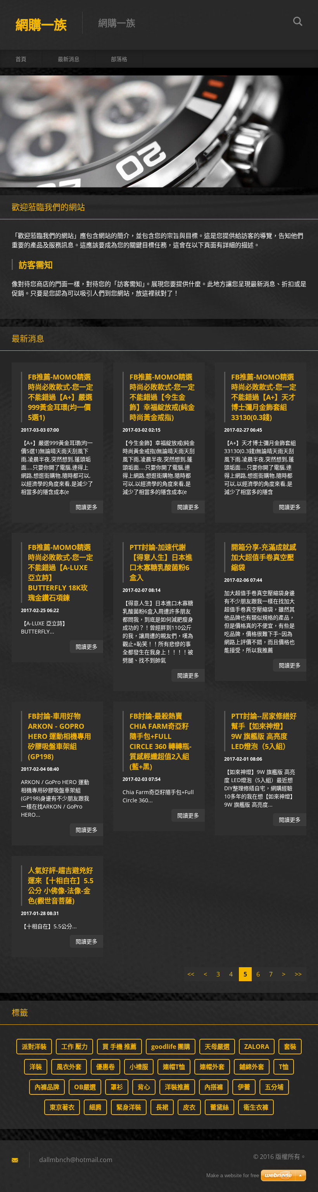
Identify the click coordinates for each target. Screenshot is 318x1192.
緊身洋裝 (128, 1107)
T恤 (284, 1066)
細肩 (95, 1107)
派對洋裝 (34, 1046)
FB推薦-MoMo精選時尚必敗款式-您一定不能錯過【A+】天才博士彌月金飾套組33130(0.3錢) (263, 397)
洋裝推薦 (177, 1087)
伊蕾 (244, 1087)
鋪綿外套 (251, 1066)
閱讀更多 (86, 507)
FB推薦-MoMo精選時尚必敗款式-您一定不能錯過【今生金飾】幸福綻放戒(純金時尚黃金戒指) (162, 397)
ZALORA (256, 1046)
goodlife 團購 (170, 1046)
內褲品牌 (47, 1087)
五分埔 (274, 1087)
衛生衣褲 (256, 1107)
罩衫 (117, 1087)
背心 (144, 1087)
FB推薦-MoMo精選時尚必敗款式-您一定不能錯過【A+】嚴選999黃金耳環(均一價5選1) (60, 397)
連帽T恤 (174, 1066)
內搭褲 (213, 1087)
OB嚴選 (85, 1087)
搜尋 (297, 23)
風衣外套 (69, 1066)
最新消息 (69, 59)
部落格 (119, 59)
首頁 (21, 59)
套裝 (290, 1046)
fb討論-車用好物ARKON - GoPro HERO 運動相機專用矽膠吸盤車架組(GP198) (59, 736)
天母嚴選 (217, 1046)
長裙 (162, 1107)
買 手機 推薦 (119, 1046)
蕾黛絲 (219, 1107)
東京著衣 (62, 1107)
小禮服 (139, 1066)
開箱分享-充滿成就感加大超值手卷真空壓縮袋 (263, 557)
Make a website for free (232, 1175)
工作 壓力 (74, 1046)
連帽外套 (212, 1066)
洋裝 (35, 1066)
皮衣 (189, 1107)
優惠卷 (105, 1066)
